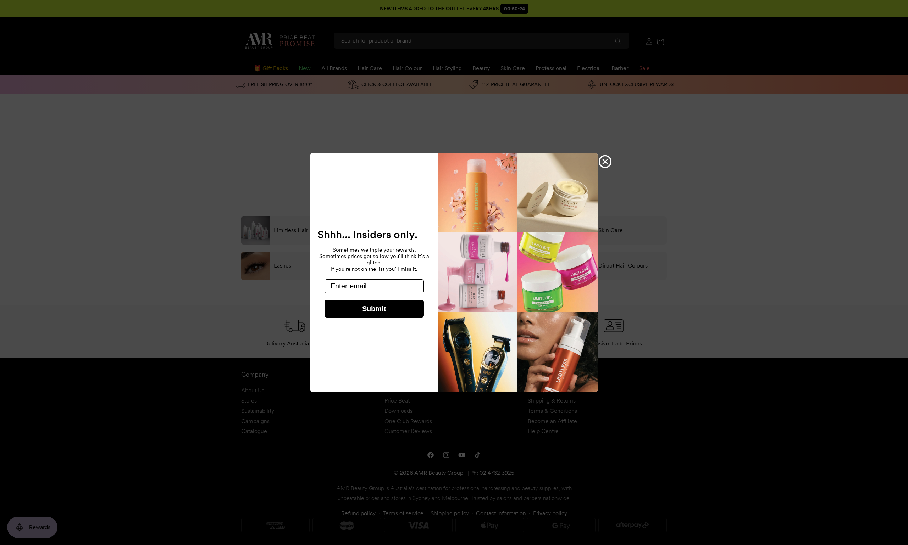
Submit (374, 309)
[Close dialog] (605, 161)
